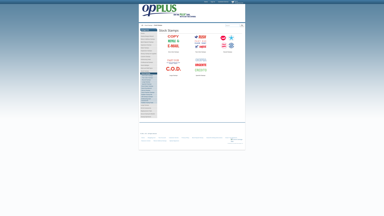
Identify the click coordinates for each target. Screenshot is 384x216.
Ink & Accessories (146, 108)
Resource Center (146, 141)
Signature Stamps (146, 45)
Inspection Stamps (146, 51)
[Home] (142, 25)
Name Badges (145, 65)
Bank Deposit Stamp (197, 137)
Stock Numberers (146, 88)
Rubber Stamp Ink (146, 94)
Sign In (213, 2)
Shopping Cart (239, 3)
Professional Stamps (147, 62)
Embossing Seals (146, 59)
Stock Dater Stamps (147, 86)
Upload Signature (174, 141)
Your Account (162, 137)
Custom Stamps (145, 56)
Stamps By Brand (146, 117)
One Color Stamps (147, 75)
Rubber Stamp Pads (147, 103)
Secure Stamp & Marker (148, 114)
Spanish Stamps (147, 84)
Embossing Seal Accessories (146, 99)
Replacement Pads (146, 111)
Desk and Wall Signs (147, 68)
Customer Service (223, 2)
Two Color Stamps (147, 78)
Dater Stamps (145, 48)
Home (206, 2)
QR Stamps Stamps (147, 97)
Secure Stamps (145, 90)
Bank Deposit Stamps (147, 42)
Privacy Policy (185, 137)
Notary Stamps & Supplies (148, 53)
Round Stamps (146, 80)
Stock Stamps (148, 25)
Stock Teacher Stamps (147, 92)
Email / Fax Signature (231, 137)
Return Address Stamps (148, 39)
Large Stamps (146, 82)
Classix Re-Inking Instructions (214, 137)
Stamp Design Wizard (147, 36)
